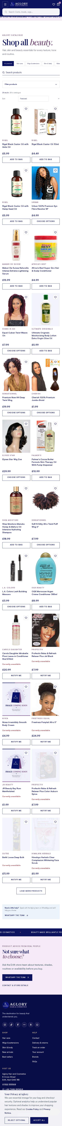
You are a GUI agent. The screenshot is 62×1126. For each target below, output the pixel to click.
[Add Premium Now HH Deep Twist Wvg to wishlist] (26, 362)
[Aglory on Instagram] (4, 1024)
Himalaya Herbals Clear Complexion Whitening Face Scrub (45, 860)
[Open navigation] (5, 4)
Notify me (16, 676)
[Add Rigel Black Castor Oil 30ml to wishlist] (55, 109)
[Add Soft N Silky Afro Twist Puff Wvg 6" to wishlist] (55, 488)
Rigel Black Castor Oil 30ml (45, 144)
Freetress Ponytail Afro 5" (44, 722)
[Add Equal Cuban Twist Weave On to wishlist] (26, 297)
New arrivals (7, 1052)
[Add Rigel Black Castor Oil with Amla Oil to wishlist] (26, 109)
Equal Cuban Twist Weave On (14, 334)
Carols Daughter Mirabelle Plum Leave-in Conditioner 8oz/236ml (15, 656)
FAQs (34, 1061)
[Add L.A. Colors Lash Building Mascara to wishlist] (26, 556)
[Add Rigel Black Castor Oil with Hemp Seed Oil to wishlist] (26, 170)
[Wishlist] (53, 4)
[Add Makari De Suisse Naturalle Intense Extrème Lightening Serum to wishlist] (26, 232)
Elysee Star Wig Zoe (12, 459)
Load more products (31, 891)
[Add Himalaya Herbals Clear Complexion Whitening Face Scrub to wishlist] (55, 822)
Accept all (39, 1120)
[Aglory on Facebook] (17, 1024)
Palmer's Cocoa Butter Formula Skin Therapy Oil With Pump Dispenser (44, 462)
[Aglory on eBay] (24, 1024)
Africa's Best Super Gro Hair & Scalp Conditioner (45, 269)
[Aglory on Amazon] (30, 1024)
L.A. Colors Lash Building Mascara (14, 592)
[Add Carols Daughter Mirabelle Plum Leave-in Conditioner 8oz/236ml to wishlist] (26, 618)
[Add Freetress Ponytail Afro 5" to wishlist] (55, 686)
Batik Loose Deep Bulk (13, 857)
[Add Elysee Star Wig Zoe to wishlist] (26, 424)
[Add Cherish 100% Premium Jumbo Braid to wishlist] (55, 362)
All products (8, 63)
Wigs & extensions (33, 63)
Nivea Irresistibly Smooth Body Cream (14, 723)
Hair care (20, 63)
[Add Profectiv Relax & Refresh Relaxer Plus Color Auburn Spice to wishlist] (55, 753)
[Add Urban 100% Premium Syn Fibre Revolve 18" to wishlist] (55, 170)
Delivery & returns (40, 1043)
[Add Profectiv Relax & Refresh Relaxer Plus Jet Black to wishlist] (55, 618)
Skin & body (48, 63)
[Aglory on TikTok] (11, 1024)
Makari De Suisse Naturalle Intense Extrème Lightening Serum (15, 271)
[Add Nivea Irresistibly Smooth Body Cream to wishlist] (26, 686)
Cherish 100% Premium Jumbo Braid (43, 398)
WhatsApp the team (15, 915)
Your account (38, 1052)
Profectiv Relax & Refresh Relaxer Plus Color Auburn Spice (45, 791)
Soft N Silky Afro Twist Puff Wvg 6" (45, 525)
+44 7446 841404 (14, 1089)
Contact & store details (15, 985)
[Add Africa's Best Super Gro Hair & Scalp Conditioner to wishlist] (55, 232)
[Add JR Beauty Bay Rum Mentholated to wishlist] (26, 753)
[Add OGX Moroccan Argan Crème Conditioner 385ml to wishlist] (55, 556)
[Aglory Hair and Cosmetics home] (19, 4)
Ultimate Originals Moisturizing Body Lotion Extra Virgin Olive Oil (44, 335)
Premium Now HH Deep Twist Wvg (13, 398)
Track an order (38, 1047)
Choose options (46, 221)
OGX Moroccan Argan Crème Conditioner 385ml (44, 592)
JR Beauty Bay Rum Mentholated (11, 789)
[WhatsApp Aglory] (37, 1024)
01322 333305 (9, 1084)
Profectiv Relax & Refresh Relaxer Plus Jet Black (44, 654)
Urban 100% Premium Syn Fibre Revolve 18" (44, 207)
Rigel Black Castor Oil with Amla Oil (15, 145)
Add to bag (16, 159)
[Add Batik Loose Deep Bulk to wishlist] (26, 822)
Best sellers (7, 1057)
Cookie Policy (32, 1109)
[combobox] (31, 12)
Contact (35, 1038)
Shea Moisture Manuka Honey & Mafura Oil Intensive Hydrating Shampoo (13, 528)
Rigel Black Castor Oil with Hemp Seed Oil (15, 207)
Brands (35, 1057)
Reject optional (17, 1120)
